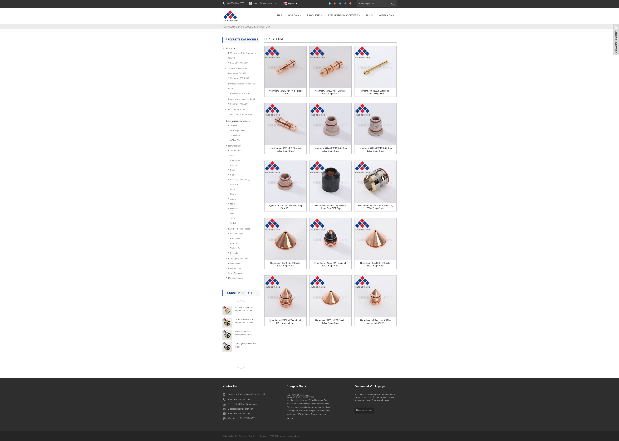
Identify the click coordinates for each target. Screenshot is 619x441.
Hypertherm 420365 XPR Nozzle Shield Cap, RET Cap (330, 207)
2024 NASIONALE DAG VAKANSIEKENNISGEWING (300, 396)
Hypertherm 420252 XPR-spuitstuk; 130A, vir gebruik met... (285, 321)
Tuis (224, 27)
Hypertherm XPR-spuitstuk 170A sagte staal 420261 (375, 321)
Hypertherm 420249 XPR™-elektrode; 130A (285, 92)
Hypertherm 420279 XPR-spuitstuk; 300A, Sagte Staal (330, 264)
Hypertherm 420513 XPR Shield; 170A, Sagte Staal (330, 321)
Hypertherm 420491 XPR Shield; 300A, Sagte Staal (285, 264)
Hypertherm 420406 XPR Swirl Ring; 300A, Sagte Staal (330, 149)
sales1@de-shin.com (244, 409)
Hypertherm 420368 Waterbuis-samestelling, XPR (375, 92)
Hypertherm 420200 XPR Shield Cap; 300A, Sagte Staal (375, 207)
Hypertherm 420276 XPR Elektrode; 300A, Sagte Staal (285, 149)
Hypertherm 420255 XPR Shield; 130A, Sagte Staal (375, 264)
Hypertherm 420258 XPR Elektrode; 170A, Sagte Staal (330, 92)
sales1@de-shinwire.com (265, 3)
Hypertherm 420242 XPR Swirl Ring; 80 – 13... (285, 207)
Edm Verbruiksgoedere (242, 27)
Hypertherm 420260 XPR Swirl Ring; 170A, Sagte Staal (375, 149)
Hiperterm (264, 27)
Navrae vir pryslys (364, 410)
